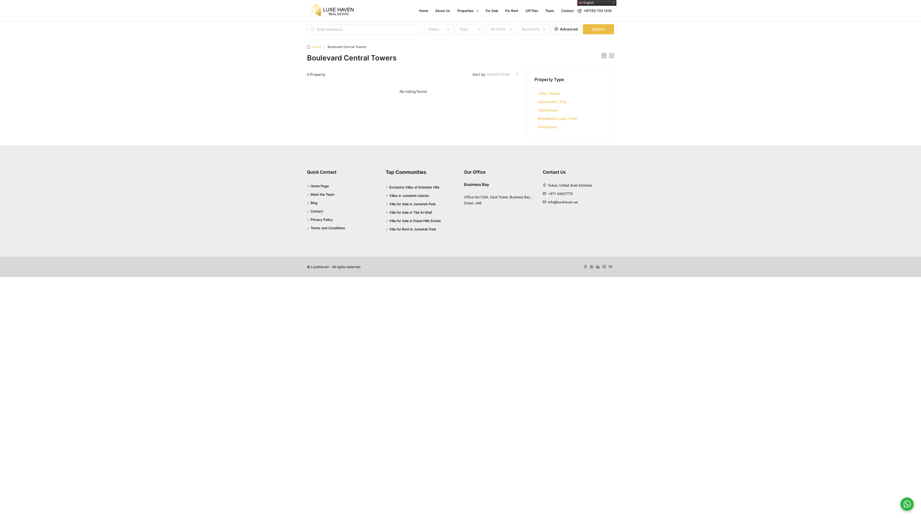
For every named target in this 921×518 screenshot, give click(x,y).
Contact (567, 11)
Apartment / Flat (552, 102)
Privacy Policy (322, 220)
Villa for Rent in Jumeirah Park (412, 229)
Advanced (568, 29)
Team (549, 11)
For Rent (511, 11)
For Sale (492, 11)
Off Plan (531, 11)
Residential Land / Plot (557, 118)
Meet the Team (322, 194)
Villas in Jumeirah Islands (409, 196)
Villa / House (549, 93)
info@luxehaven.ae (563, 202)
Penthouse (547, 127)
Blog (314, 203)
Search (598, 29)
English (588, 3)
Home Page (320, 186)
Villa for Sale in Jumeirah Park (412, 204)
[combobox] (439, 29)
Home (423, 11)
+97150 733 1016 (597, 11)
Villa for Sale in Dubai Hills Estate (415, 221)
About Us (442, 11)
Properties (465, 11)
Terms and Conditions (328, 228)
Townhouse (548, 110)
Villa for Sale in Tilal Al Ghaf (410, 212)
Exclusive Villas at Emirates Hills (414, 187)
